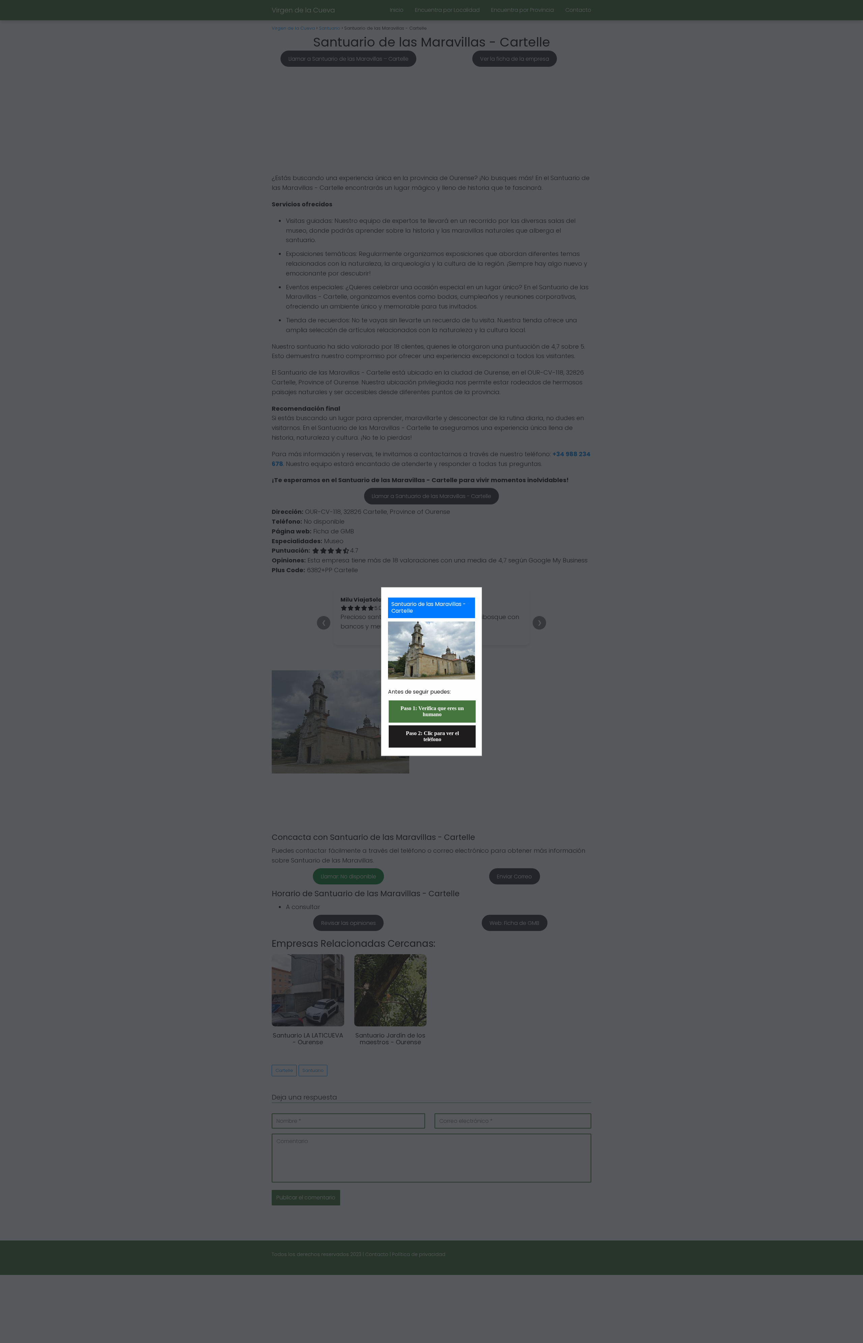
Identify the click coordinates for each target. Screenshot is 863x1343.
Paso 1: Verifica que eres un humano (432, 711)
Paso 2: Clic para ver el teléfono (432, 736)
